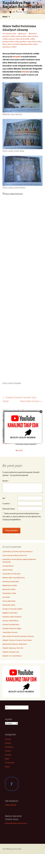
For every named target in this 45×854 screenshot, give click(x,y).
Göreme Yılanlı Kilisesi (10, 620)
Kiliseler (8, 751)
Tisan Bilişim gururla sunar (12, 849)
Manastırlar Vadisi (9, 589)
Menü (4, 16)
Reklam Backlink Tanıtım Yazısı (16, 823)
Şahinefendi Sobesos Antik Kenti (14, 644)
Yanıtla (20, 450)
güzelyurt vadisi (26, 41)
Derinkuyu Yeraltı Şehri (10, 581)
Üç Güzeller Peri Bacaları (11, 574)
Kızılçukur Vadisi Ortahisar (12, 617)
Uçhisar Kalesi (7, 570)
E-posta (6, 503)
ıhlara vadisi (36, 41)
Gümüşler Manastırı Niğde (11, 628)
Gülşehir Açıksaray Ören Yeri (12, 648)
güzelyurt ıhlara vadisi (10, 41)
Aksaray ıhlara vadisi (24, 36)
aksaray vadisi (14, 39)
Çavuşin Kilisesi (8, 566)
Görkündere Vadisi (9, 593)
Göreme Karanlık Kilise (10, 624)
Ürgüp (7, 766)
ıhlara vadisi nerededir (10, 44)
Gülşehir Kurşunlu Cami (10, 652)
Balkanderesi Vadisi (9, 585)
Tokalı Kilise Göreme (31, 401)
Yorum (5, 480)
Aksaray (23, 33)
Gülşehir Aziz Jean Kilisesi (12, 656)
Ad (4, 498)
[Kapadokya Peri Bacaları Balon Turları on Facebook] (11, 784)
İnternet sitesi (8, 508)
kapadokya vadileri (9, 47)
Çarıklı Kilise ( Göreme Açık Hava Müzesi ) (17, 551)
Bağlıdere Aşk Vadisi (9, 613)
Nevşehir (17, 56)
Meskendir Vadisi (8, 605)
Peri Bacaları (9, 762)
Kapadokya (9, 747)
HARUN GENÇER (10, 805)
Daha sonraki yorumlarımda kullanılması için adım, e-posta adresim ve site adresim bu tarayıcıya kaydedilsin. (21, 516)
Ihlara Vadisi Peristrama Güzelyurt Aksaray (18, 636)
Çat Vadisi (6, 597)
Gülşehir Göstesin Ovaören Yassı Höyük (17, 640)
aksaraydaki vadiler (27, 39)
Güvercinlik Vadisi (9, 601)
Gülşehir (8, 743)
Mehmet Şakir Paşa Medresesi (13, 577)
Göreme (25, 71)
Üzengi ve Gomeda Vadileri (12, 609)
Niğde (7, 759)
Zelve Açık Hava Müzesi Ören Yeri (14, 555)
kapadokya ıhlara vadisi (28, 44)
